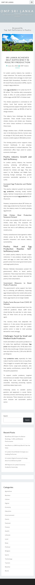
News (6, 543)
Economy (8, 507)
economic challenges (10, 152)
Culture (7, 499)
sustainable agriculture (18, 177)
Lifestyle (7, 535)
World (7, 571)
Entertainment (9, 515)
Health (7, 531)
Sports (7, 555)
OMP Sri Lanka (7, 2)
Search (6, 416)
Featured (7, 523)
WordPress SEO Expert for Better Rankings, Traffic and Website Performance (15, 439)
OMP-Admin (24, 66)
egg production (14, 85)
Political (7, 547)
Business (7, 495)
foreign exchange (16, 175)
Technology (8, 559)
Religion (7, 551)
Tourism (7, 563)
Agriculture (8, 491)
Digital (7, 503)
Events (7, 519)
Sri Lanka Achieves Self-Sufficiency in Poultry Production (17, 60)
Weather (7, 567)
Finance (7, 527)
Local (6, 539)
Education (8, 511)
